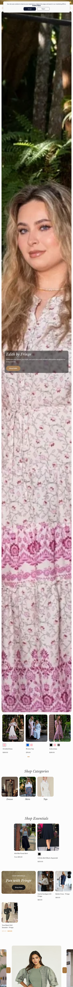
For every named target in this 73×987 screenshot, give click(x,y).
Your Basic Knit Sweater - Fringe (7, 926)
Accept (30, 9)
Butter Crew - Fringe (63, 894)
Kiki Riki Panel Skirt (21, 853)
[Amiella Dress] (13, 728)
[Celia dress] (60, 728)
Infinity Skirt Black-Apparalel (48, 858)
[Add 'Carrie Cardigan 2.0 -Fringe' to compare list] (51, 876)
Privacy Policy (36, 5)
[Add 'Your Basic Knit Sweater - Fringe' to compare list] (15, 907)
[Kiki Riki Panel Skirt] (25, 837)
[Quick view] (45, 716)
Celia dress (53, 749)
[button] (28, 756)
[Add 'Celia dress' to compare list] (68, 720)
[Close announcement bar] (70, 2)
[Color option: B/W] (58, 745)
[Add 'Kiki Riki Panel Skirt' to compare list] (33, 829)
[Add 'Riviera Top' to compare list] (45, 720)
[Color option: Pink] (31, 745)
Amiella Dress (7, 749)
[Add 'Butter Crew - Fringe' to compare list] (69, 876)
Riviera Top (30, 749)
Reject (43, 9)
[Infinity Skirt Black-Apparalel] (48, 837)
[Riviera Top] (36, 728)
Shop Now (18, 887)
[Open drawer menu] (2, 8)
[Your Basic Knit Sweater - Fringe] (10, 912)
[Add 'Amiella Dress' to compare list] (21, 716)
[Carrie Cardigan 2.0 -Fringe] (45, 881)
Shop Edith (13, 368)
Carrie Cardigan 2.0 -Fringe (45, 895)
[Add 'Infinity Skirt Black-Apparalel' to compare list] (56, 829)
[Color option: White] (8, 745)
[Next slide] (64, 970)
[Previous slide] (8, 970)
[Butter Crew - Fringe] (63, 881)
